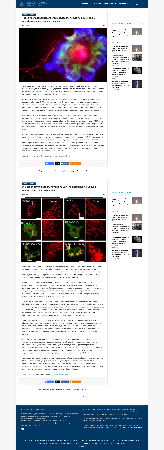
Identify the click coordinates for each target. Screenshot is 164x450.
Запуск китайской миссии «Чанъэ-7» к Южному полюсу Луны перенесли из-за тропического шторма (120, 72)
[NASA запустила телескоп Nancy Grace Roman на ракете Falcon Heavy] (137, 48)
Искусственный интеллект (49, 443)
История (95, 443)
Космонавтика (110, 4)
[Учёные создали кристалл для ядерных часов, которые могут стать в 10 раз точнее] (137, 84)
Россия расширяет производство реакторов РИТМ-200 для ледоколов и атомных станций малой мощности (120, 59)
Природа (103, 443)
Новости (85, 4)
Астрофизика (115, 440)
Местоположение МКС (100, 440)
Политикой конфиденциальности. (129, 427)
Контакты (28, 440)
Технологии (123, 4)
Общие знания (85, 440)
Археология (77, 443)
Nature (68, 156)
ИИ (131, 4)
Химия (111, 443)
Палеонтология (66, 443)
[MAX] (84, 446)
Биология (87, 443)
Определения (120, 443)
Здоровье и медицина (29, 14)
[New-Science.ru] (33, 4)
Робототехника (72, 440)
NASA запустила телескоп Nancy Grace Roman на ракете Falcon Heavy (120, 48)
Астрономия (97, 4)
